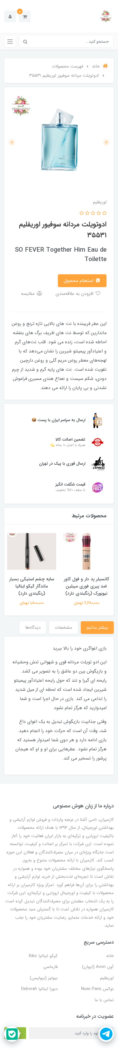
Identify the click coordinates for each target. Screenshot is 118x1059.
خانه (110, 955)
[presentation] (106, 142)
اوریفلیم (107, 978)
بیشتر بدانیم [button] (97, 627)
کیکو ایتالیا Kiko (43, 955)
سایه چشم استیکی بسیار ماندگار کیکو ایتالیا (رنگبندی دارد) (31, 586)
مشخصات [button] (63, 627)
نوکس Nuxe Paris (97, 988)
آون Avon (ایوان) (98, 966)
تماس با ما (104, 1000)
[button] (25, 16)
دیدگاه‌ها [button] (32, 627)
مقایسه (28, 293)
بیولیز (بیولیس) (44, 978)
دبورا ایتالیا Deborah (39, 988)
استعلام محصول (79, 280)
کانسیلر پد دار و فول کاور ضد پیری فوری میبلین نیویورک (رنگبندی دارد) (86, 586)
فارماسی (50, 966)
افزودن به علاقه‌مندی (75, 293)
